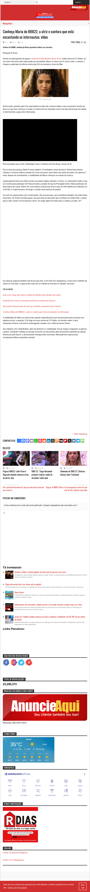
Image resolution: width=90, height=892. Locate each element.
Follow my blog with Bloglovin (15, 853)
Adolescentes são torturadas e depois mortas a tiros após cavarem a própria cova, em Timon (48, 604)
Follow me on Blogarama (13, 860)
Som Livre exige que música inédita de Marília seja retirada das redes (32, 295)
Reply (6, 42)
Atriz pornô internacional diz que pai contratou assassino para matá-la (32, 306)
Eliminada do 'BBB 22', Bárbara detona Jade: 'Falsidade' (72, 473)
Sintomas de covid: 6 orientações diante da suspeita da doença (29, 301)
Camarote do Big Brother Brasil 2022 (45, 59)
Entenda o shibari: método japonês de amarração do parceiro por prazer (40, 572)
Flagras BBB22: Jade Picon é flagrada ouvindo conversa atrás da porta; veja (16, 474)
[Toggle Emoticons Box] (4, 513)
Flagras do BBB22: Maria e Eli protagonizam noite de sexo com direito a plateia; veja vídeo (66, 489)
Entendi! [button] (83, 886)
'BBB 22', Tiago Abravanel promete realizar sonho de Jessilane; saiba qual (42, 474)
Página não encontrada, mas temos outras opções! (23, 584)
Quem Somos (19, 592)
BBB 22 (13, 42)
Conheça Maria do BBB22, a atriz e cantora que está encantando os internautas (36, 312)
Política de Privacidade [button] (17, 888)
